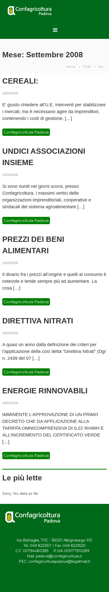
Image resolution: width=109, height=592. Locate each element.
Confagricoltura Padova (26, 132)
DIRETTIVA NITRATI (37, 321)
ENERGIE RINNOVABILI (44, 391)
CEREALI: (20, 81)
